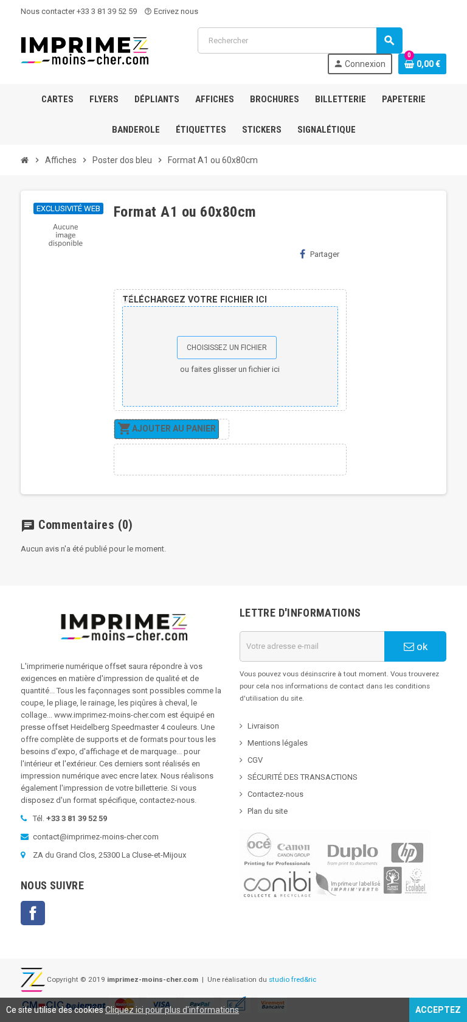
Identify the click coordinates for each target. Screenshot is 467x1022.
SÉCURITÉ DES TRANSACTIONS (302, 777)
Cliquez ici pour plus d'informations (172, 1010)
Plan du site (267, 811)
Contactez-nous (275, 794)
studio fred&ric (292, 979)
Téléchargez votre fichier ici (194, 299)
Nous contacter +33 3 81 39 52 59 (79, 11)
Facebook (33, 913)
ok (420, 646)
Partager (324, 254)
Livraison (263, 725)
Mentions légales (277, 742)
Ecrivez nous (171, 11)
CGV (255, 760)
